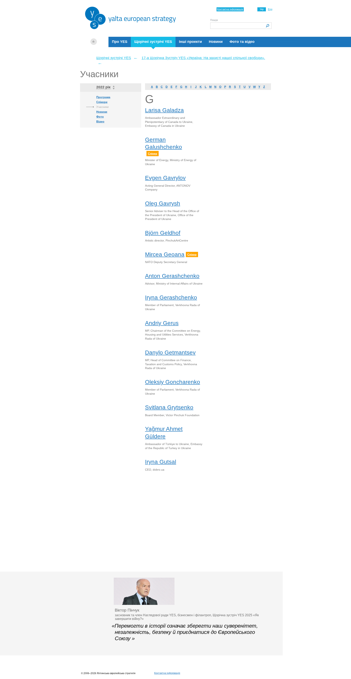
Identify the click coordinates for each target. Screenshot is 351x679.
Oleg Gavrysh (162, 203)
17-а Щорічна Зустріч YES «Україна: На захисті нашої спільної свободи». (203, 58)
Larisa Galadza (164, 110)
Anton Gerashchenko (172, 276)
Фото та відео (242, 42)
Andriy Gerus (162, 323)
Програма (103, 97)
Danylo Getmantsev (170, 352)
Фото (100, 116)
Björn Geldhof (162, 233)
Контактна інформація (230, 9)
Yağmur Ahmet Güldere (164, 432)
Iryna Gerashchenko (171, 297)
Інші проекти (190, 42)
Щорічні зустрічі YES (153, 42)
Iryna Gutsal (160, 462)
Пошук (214, 20)
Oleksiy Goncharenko (172, 382)
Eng (270, 9)
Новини (216, 42)
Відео (100, 121)
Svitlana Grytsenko (169, 407)
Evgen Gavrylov (165, 178)
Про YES (119, 42)
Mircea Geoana (164, 254)
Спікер (152, 153)
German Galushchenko (163, 143)
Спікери (101, 102)
